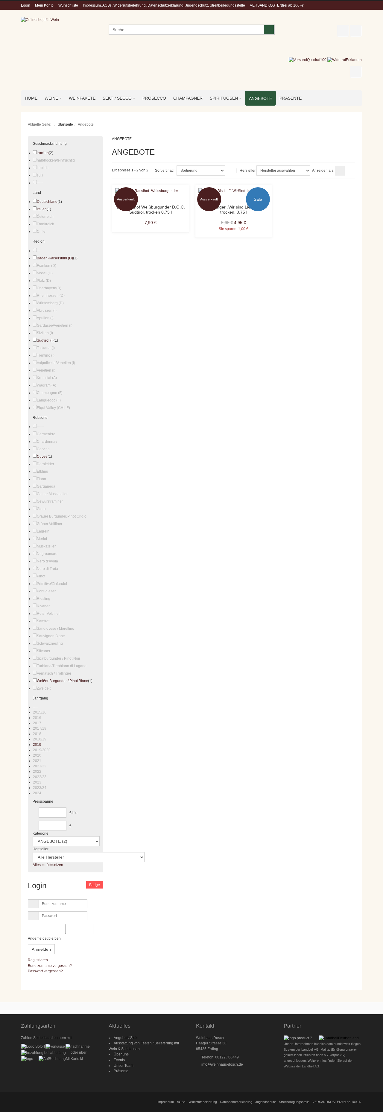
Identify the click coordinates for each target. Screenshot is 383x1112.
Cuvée (42, 456)
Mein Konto (44, 5)
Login (25, 5)
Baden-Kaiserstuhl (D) (55, 258)
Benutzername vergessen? (50, 966)
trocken (43, 153)
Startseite (65, 124)
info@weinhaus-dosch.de (222, 1064)
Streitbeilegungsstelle (294, 1102)
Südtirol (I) (45, 340)
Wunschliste (68, 5)
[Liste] (350, 171)
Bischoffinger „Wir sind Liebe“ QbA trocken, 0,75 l (233, 210)
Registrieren (38, 960)
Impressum (165, 1102)
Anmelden (41, 949)
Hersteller (248, 170)
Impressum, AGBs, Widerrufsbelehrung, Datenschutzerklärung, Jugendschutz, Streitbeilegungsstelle (164, 5)
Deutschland (47, 202)
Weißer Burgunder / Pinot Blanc (62, 681)
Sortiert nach (165, 170)
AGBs (181, 1102)
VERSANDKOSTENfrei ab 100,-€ (277, 5)
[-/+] (230, 170)
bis (74, 813)
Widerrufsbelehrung (203, 1102)
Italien (42, 209)
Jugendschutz (265, 1102)
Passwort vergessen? (45, 971)
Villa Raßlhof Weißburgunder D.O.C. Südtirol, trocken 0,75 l (150, 210)
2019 (37, 745)
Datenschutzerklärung (236, 1102)
